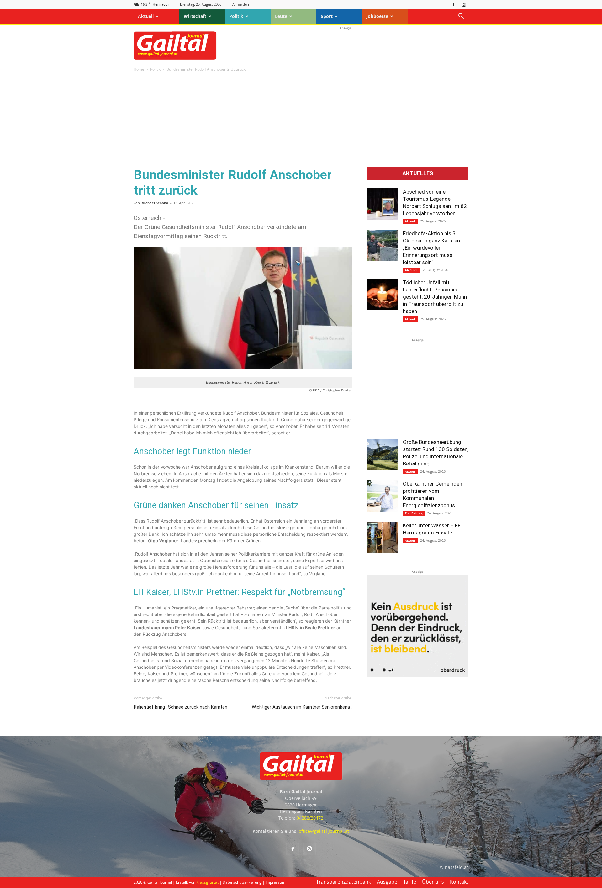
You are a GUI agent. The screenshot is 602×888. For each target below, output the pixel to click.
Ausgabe (387, 882)
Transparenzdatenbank (343, 882)
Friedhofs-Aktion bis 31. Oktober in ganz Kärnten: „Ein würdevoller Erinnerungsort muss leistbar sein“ (432, 247)
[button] (460, 17)
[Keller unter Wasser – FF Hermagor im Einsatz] (382, 537)
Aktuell (146, 16)
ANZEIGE (411, 270)
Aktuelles (417, 173)
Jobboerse (377, 16)
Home (139, 69)
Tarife (409, 882)
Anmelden (240, 4)
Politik (236, 16)
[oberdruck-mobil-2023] (417, 675)
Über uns (433, 882)
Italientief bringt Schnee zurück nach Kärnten (180, 707)
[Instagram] (463, 4)
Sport (327, 16)
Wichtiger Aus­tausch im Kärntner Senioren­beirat (302, 707)
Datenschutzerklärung (242, 882)
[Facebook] (453, 4)
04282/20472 (310, 818)
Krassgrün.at (207, 882)
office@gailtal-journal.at (324, 831)
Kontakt (459, 882)
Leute (281, 16)
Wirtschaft (195, 16)
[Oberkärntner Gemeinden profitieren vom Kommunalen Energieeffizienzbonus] (382, 496)
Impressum (275, 882)
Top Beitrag (414, 513)
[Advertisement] (345, 45)
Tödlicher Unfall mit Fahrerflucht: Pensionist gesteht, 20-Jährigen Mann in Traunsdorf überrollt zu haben (435, 296)
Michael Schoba (154, 202)
